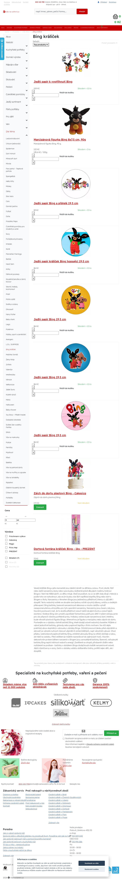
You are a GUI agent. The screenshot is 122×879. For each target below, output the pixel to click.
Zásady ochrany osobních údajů (100, 744)
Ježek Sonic (10, 390)
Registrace (112, 2)
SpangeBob (10, 176)
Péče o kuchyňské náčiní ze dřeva (17, 850)
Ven (8, 124)
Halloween (10, 405)
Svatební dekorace (13, 503)
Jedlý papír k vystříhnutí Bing (53, 81)
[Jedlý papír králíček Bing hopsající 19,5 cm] (76, 242)
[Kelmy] (101, 702)
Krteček (9, 244)
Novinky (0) (14, 566)
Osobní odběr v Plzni (57, 814)
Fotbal (8, 211)
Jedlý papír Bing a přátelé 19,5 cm (56, 203)
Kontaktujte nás (89, 762)
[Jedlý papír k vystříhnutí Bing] (76, 62)
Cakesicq (13, 540)
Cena (7, 510)
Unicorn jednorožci (13, 144)
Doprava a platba (7, 3)
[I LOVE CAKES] (35, 702)
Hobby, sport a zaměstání (16, 334)
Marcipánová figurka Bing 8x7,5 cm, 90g (60, 139)
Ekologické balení (33, 794)
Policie (8, 442)
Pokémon (9, 329)
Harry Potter (10, 314)
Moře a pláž (10, 299)
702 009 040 (77, 836)
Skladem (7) (14, 558)
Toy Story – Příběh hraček (15, 415)
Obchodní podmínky (12, 797)
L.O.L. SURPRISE (12, 344)
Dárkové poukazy (12, 274)
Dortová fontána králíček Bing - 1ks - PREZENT (64, 548)
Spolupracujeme (32, 797)
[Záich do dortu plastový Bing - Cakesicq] (76, 473)
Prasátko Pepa (11, 221)
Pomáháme (30, 800)
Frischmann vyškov (17, 536)
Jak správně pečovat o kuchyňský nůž (19, 841)
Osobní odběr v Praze (57, 817)
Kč (6, 523)
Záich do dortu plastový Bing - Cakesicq (60, 493)
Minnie (8, 164)
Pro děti (10, 116)
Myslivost (9, 452)
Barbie (8, 259)
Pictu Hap (13, 547)
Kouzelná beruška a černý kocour (16, 280)
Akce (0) (12, 562)
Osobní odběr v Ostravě (58, 809)
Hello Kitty (10, 181)
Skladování (58, 28)
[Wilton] (61, 713)
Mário (8, 400)
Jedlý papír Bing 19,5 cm (50, 319)
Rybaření (9, 482)
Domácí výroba (35, 28)
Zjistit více (25, 762)
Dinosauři (9, 309)
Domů (7, 32)
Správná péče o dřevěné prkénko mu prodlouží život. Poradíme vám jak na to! (36, 836)
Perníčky (9, 447)
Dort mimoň (10, 154)
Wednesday (10, 374)
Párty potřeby (12, 109)
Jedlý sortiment (102, 28)
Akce (2, 28)
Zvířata (8, 364)
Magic (11, 544)
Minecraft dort (11, 159)
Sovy (8, 234)
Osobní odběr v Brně (57, 794)
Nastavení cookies (92, 869)
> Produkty (15, 32)
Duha (8, 216)
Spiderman (10, 149)
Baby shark (10, 319)
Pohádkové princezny (14, 239)
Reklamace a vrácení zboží (14, 800)
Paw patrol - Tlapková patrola (14, 170)
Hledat (82, 11)
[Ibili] (16, 702)
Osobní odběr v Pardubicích (60, 811)
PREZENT (13, 551)
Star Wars (9, 196)
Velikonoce (10, 385)
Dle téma (10, 131)
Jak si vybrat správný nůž (14, 833)
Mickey (8, 186)
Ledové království (13, 138)
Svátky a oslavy (12, 304)
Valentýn (9, 369)
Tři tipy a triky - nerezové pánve (16, 844)
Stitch (8, 432)
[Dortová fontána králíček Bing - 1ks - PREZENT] (76, 529)
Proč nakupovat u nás (34, 803)
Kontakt (25, 2)
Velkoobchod (16, 2)
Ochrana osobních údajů (13, 803)
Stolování (67, 28)
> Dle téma (25, 32)
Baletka (9, 462)
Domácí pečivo (12, 206)
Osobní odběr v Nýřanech (59, 803)
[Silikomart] (68, 702)
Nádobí (9, 28)
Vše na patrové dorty (14, 467)
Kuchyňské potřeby (20, 28)
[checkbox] (15, 536)
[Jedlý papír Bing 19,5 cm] (76, 299)
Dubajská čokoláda (13, 420)
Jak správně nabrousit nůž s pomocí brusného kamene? (27, 839)
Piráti (8, 294)
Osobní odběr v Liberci (58, 800)
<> (6, 516)
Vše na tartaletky (12, 477)
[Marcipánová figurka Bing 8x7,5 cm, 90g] (76, 120)
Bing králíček (11, 349)
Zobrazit (40, 507)
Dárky (8, 191)
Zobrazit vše (53, 822)
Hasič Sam (10, 264)
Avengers (9, 339)
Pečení (76, 28)
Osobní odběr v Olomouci (59, 806)
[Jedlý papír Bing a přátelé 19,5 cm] (76, 183)
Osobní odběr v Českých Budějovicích (64, 797)
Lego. (8, 324)
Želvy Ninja (10, 359)
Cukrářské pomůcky (87, 28)
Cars (8, 201)
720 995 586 (77, 841)
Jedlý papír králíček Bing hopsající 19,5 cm (61, 261)
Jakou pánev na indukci (13, 847)
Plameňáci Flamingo (14, 254)
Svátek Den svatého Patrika (13, 426)
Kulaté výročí (11, 395)
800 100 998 (24, 784)
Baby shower (11, 410)
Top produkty (40, 44)
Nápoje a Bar (47, 28)
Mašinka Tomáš (12, 354)
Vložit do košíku (66, 92)
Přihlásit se (111, 733)
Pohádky (9, 498)
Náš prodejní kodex (33, 806)
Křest (8, 457)
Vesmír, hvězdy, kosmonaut (12, 288)
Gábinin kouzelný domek (15, 488)
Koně (8, 249)
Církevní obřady (12, 493)
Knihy (8, 269)
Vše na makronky (12, 437)
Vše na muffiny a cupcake (16, 472)
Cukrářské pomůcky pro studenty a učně (15, 227)
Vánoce (9, 380)
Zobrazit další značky (61, 724)
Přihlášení (103, 2)
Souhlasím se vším (92, 863)
